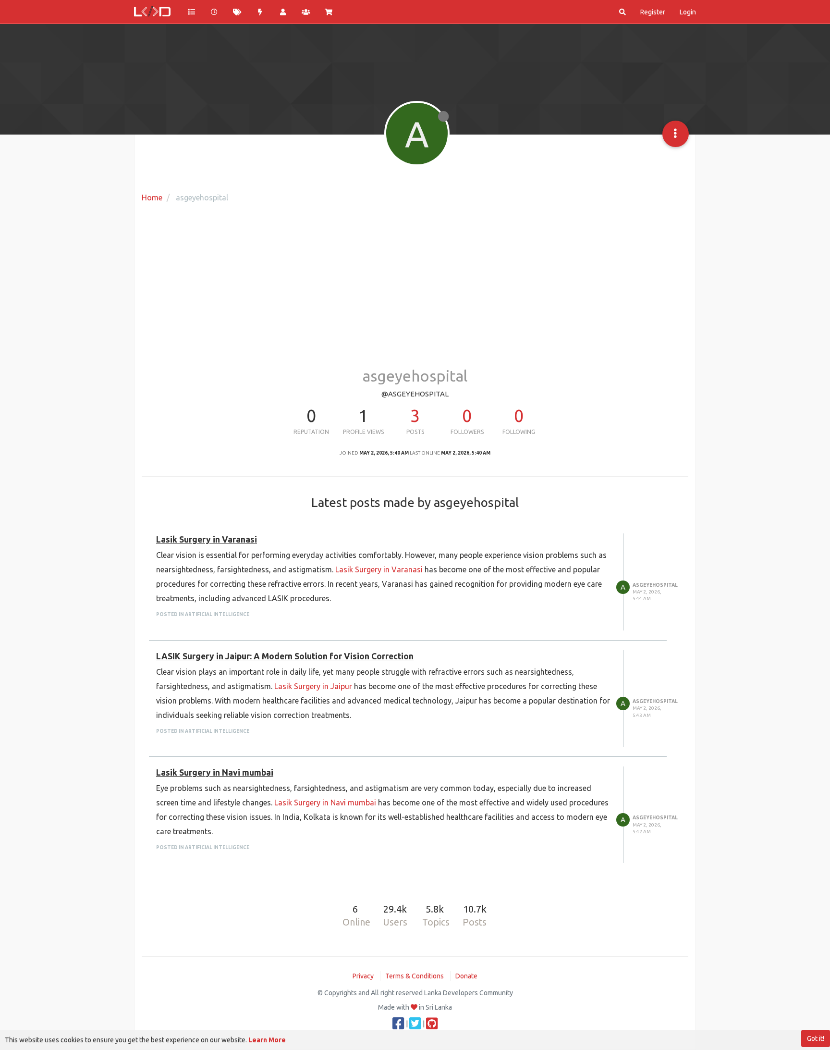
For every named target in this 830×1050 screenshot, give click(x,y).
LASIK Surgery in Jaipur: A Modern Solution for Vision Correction (285, 656)
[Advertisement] (415, 286)
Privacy (363, 976)
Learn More (267, 1040)
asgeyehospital (655, 585)
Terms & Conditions (414, 976)
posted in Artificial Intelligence (202, 614)
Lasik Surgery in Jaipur (313, 686)
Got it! (815, 1038)
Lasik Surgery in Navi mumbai (214, 772)
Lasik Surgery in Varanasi (206, 539)
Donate (466, 976)
